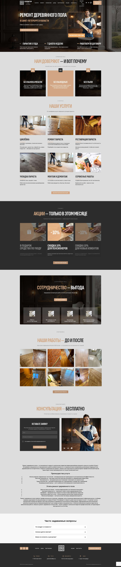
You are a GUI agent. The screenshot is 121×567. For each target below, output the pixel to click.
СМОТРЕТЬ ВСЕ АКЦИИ (60, 262)
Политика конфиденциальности (93, 564)
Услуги (37, 3)
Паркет (42, 3)
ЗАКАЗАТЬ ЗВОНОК (97, 2)
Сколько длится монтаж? (43, 532)
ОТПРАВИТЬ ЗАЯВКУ (40, 447)
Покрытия (48, 3)
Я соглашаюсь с (35, 441)
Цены (54, 3)
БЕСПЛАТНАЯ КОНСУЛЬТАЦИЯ (29, 30)
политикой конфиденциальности (38, 441)
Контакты (73, 3)
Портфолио (61, 3)
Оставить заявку (60, 299)
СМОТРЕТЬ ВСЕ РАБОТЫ (60, 392)
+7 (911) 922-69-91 (36, 558)
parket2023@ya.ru (51, 558)
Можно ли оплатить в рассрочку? (45, 537)
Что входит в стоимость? (43, 527)
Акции (67, 3)
